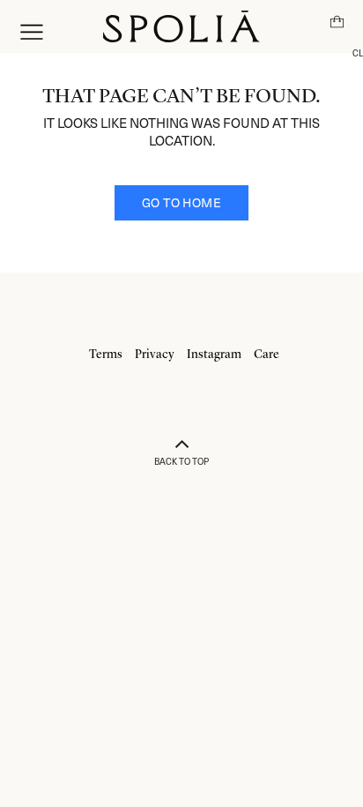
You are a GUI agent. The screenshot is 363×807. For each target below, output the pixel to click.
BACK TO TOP (181, 460)
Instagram (214, 354)
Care (266, 354)
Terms (105, 354)
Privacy (154, 354)
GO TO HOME (181, 202)
